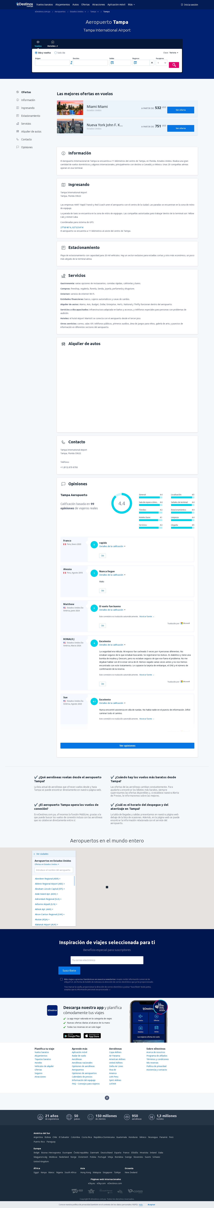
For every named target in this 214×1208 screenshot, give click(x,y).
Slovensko (138, 1157)
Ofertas (85, 4)
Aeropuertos (78, 1069)
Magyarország (40, 1157)
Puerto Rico (39, 1141)
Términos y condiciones (157, 1059)
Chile (55, 1137)
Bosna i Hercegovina (51, 1152)
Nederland (64, 1157)
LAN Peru (113, 1076)
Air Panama (114, 1055)
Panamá (163, 1137)
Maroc (51, 1172)
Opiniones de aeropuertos (84, 1073)
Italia (160, 1152)
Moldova (53, 1157)
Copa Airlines (115, 1052)
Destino (76, 58)
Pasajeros (160, 58)
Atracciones (98, 4)
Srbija (110, 1157)
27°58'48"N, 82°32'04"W (71, 227)
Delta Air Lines (116, 1066)
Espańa (117, 1152)
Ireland (153, 1152)
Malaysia (97, 1172)
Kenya (44, 1172)
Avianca (112, 1073)
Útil (102, 555)
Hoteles (38, 1062)
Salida (111, 58)
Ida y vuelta (44, 52)
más (141, 1204)
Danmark (94, 1152)
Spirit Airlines (115, 1080)
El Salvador (64, 1137)
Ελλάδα (134, 1152)
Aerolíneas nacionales (82, 1062)
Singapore (107, 1172)
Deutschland (107, 1152)
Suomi (148, 1157)
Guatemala (121, 1137)
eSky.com (101, 1183)
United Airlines (116, 1062)
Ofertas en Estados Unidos (46, 864)
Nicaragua (153, 1137)
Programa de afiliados (156, 1055)
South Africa (70, 1172)
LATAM (112, 1083)
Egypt (36, 1172)
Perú (171, 1137)
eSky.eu (91, 1183)
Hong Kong (85, 1172)
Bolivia (48, 1137)
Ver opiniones (127, 745)
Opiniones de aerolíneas (83, 1066)
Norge (73, 1157)
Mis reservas (152, 1062)
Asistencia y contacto (156, 1069)
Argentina (38, 1137)
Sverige (128, 1157)
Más (130, 4)
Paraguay (51, 1141)
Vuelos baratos (44, 4)
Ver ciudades (42, 853)
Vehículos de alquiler (44, 1066)
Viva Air (112, 1069)
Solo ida (61, 52)
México (142, 1137)
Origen (37, 58)
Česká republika (81, 1152)
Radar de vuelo (79, 1055)
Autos (75, 4)
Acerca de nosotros (155, 1052)
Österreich (83, 1157)
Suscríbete (69, 970)
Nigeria (59, 1172)
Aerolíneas (77, 1059)
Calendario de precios (82, 1076)
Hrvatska (144, 1152)
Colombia (75, 1137)
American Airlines (117, 1059)
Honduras (133, 1137)
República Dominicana (104, 1137)
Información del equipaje (83, 1080)
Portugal (102, 1157)
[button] (107, 887)
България (67, 1152)
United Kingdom (41, 1161)
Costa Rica (87, 1137)
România (119, 1157)
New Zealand (131, 1172)
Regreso (135, 58)
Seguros (38, 1073)
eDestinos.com (114, 1183)
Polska (93, 1157)
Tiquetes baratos (43, 1059)
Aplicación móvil (116, 4)
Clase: (165, 52)
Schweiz (156, 1157)
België (36, 1152)
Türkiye (117, 1172)
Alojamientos (62, 4)
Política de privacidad (156, 1066)
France (126, 1152)
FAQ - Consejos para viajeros (86, 1083)
